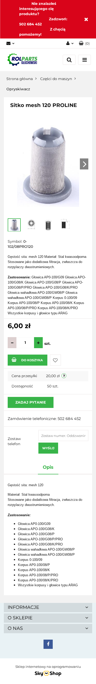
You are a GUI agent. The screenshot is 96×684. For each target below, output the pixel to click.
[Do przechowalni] (55, 360)
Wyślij (48, 448)
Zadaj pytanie (30, 402)
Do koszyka (32, 360)
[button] (84, 43)
